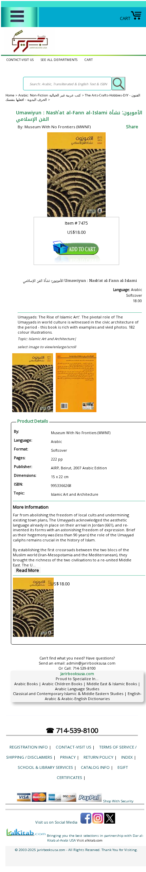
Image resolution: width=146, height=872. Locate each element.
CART (125, 18)
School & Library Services (45, 767)
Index (127, 757)
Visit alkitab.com (90, 840)
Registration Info (29, 747)
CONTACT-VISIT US (20, 60)
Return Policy (98, 757)
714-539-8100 (84, 668)
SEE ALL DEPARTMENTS (59, 60)
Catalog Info (95, 767)
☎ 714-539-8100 (72, 730)
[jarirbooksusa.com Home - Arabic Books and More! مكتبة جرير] (28, 52)
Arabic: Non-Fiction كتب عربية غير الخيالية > (51, 95)
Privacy (68, 757)
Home (9, 95)
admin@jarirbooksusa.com (91, 663)
